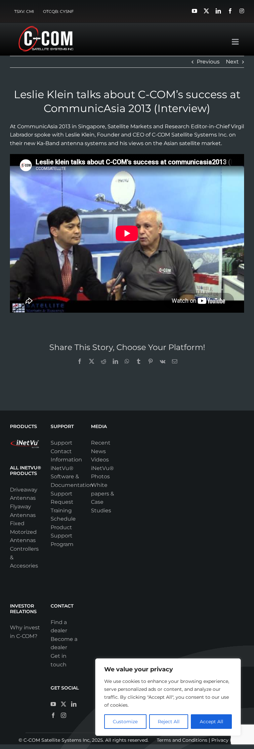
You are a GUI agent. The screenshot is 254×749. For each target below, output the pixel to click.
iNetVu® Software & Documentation (72, 476)
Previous (208, 62)
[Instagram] (63, 715)
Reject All (169, 722)
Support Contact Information (66, 451)
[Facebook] (53, 715)
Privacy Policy (227, 740)
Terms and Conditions (182, 740)
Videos (100, 459)
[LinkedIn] (73, 704)
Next (232, 62)
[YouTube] (53, 704)
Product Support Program (62, 535)
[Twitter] (63, 704)
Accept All (211, 722)
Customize (125, 722)
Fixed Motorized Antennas (23, 531)
